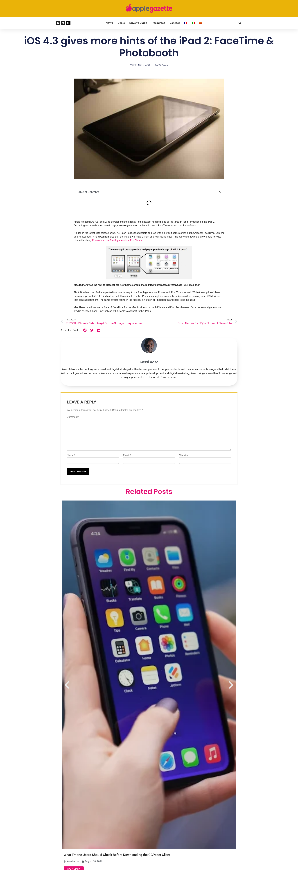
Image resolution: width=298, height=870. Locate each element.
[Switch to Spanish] (200, 23)
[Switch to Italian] (193, 23)
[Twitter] (63, 23)
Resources (158, 22)
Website (183, 455)
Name (71, 455)
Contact (175, 22)
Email (127, 455)
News (109, 22)
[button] (239, 23)
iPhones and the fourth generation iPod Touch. (117, 240)
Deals (121, 22)
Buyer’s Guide (138, 22)
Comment (73, 416)
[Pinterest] (68, 23)
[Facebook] (58, 23)
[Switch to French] (185, 23)
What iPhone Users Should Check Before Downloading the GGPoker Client (117, 855)
